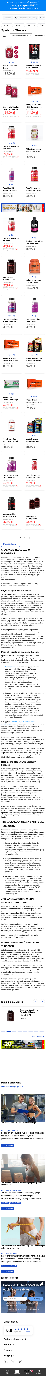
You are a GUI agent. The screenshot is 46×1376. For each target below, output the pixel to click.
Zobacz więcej (37, 1036)
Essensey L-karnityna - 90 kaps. (9, 279)
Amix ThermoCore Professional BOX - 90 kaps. (34, 360)
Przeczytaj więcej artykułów (12, 1086)
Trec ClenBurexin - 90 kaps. (11, 239)
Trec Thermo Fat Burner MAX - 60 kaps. (33, 477)
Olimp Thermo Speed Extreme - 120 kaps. (33, 402)
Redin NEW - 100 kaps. (10, 66)
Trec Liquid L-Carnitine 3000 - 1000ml (10, 190)
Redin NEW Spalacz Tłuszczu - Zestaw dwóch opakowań (11, 109)
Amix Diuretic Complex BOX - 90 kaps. (33, 441)
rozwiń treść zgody (11, 1305)
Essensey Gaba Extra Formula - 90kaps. (29, 1011)
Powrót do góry (10, 544)
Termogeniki (8, 18)
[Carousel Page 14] (25, 1031)
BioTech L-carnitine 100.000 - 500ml (34, 242)
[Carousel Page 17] (41, 1031)
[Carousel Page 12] (14, 1031)
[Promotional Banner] (23, 207)
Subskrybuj (36, 1299)
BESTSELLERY (12, 1001)
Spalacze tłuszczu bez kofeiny (26, 18)
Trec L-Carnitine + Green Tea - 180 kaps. (10, 321)
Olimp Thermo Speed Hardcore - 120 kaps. (10, 360)
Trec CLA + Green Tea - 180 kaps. (10, 476)
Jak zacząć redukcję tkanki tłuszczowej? (18, 1123)
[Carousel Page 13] (20, 1031)
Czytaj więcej (8, 1145)
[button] (28, 1371)
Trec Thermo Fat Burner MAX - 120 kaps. (33, 190)
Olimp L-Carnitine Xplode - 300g (33, 281)
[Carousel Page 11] (9, 1031)
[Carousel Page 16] (36, 1031)
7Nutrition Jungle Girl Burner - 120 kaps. (33, 151)
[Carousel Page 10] (3, 1031)
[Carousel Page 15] (30, 1031)
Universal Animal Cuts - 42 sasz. (33, 66)
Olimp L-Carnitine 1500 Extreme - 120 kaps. (34, 107)
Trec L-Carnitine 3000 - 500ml (33, 320)
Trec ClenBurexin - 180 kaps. (11, 147)
